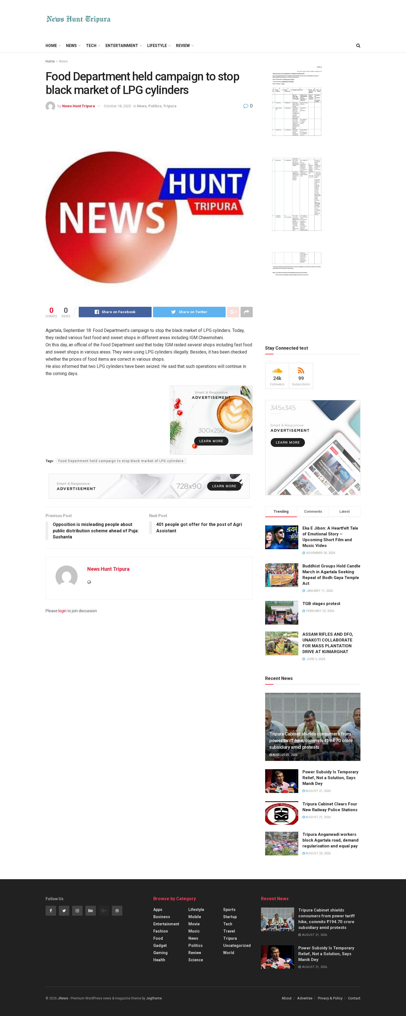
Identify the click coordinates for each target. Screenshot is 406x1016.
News (71, 45)
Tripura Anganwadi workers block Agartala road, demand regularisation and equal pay (330, 840)
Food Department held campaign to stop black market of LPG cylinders (121, 461)
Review (183, 45)
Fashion (160, 931)
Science (195, 960)
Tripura (169, 106)
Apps (157, 909)
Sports (229, 909)
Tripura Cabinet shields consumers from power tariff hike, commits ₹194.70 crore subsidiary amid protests (311, 740)
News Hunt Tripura (78, 106)
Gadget (160, 945)
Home (51, 45)
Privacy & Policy (330, 998)
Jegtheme (154, 998)
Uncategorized (237, 945)
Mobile (194, 917)
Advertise (304, 998)
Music (194, 931)
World (228, 952)
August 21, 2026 (284, 755)
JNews (63, 998)
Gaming (160, 952)
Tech (91, 45)
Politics (155, 106)
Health (159, 960)
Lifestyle (157, 45)
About (287, 998)
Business (161, 917)
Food (158, 938)
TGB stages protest (321, 603)
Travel (229, 931)
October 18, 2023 (117, 106)
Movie (194, 924)
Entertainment (122, 45)
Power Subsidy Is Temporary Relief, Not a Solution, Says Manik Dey (330, 777)
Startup (230, 917)
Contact (354, 998)
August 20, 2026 (318, 853)
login (62, 611)
